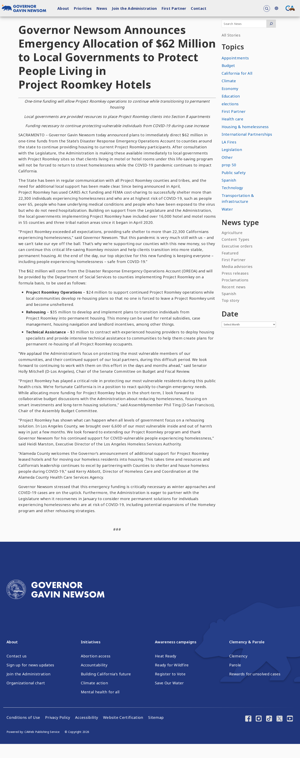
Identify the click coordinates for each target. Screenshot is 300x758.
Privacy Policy (57, 717)
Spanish (229, 180)
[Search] (271, 24)
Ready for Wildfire (172, 665)
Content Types (235, 239)
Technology (232, 187)
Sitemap (156, 717)
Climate (229, 80)
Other (227, 157)
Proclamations (235, 279)
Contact (198, 8)
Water (227, 209)
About (63, 8)
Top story (230, 300)
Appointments (235, 57)
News (101, 8)
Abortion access (96, 656)
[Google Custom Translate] (276, 8)
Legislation (232, 149)
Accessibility (86, 717)
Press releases (235, 273)
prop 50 (229, 164)
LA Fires (229, 141)
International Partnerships (247, 134)
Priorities (83, 8)
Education (231, 96)
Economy (230, 88)
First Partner (173, 8)
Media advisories (237, 266)
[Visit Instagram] (258, 719)
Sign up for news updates (30, 665)
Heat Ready (165, 656)
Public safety (234, 172)
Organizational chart (26, 682)
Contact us (17, 656)
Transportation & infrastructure (238, 198)
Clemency (238, 656)
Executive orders (237, 246)
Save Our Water (169, 682)
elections (230, 103)
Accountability (94, 665)
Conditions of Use (23, 717)
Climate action (94, 682)
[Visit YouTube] (289, 719)
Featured (230, 252)
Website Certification (123, 717)
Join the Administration (134, 8)
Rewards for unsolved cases (255, 673)
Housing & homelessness (245, 126)
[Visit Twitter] (279, 719)
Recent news (234, 286)
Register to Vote (170, 673)
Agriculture (232, 232)
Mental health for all (100, 691)
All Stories (231, 35)
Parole (235, 665)
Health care (232, 118)
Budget (228, 65)
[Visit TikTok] (269, 719)
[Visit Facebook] (248, 719)
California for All (237, 73)
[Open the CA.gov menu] (290, 8)
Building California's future (106, 673)
